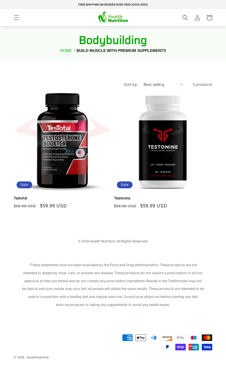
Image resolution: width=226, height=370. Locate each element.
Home (66, 51)
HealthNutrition (38, 357)
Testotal (20, 198)
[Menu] (16, 18)
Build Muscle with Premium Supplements (121, 51)
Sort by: (131, 84)
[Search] (185, 18)
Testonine (122, 198)
